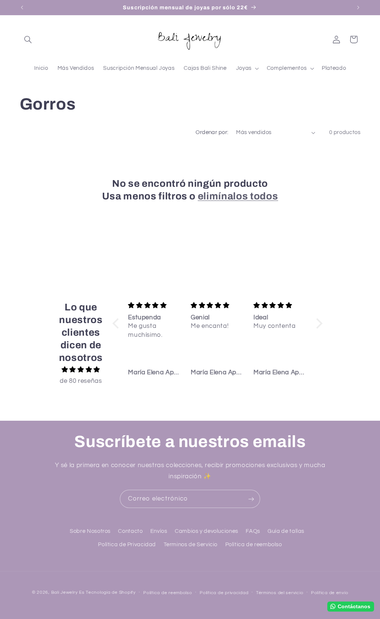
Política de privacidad (224, 593)
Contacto (130, 531)
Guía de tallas (286, 531)
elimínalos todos (238, 196)
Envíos (158, 531)
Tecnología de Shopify (110, 592)
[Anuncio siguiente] (358, 7)
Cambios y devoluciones (206, 531)
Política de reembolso (253, 544)
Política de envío (329, 593)
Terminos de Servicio (191, 544)
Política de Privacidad (127, 544)
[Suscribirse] (251, 499)
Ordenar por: (212, 132)
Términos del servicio (279, 593)
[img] (80, 370)
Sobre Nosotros (90, 531)
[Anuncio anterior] (22, 7)
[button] (28, 39)
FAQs (253, 531)
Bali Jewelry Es (68, 592)
